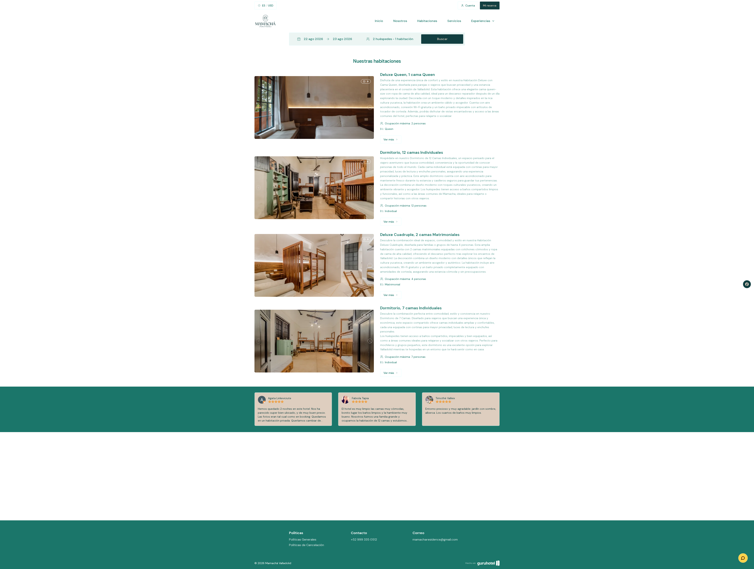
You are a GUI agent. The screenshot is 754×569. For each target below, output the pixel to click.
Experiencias (480, 21)
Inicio (379, 21)
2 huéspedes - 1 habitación (393, 39)
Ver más (392, 140)
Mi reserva (489, 5)
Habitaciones (427, 21)
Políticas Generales (302, 539)
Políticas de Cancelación (306, 545)
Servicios (454, 21)
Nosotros (400, 21)
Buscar (442, 39)
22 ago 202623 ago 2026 (328, 39)
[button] (377, 39)
